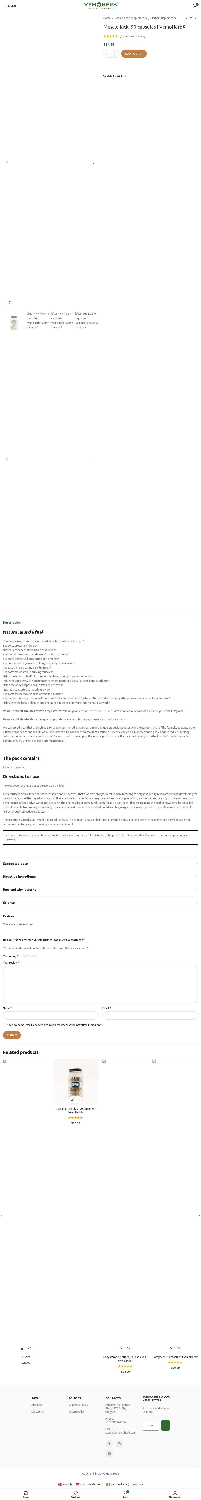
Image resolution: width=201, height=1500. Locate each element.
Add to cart (134, 53)
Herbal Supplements (163, 18)
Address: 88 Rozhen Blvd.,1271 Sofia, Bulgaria (117, 1408)
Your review (11, 962)
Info (34, 1398)
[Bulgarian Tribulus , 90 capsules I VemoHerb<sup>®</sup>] (76, 1082)
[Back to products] (191, 18)
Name (7, 1008)
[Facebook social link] (109, 1444)
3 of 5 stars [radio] (29, 956)
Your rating (10, 956)
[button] (7, 163)
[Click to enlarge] (10, 302)
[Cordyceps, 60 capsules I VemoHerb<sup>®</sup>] (175, 1206)
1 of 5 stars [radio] (23, 956)
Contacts (113, 1398)
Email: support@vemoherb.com (119, 1430)
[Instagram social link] (119, 1444)
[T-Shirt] (26, 1206)
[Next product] (195, 18)
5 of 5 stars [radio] (35, 956)
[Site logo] (100, 5)
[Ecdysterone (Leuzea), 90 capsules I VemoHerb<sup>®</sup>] (125, 1206)
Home (107, 18)
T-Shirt (26, 1357)
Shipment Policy (78, 1404)
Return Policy (77, 1411)
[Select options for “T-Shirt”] (22, 1348)
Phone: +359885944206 (115, 1420)
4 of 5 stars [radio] (32, 956)
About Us (37, 1404)
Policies (75, 1398)
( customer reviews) (132, 36)
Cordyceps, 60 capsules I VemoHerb (175, 1357)
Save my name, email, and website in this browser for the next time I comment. (54, 1025)
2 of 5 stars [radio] (26, 956)
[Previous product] (186, 18)
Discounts (37, 1411)
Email (106, 1008)
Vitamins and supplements (131, 18)
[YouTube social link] (109, 1453)
